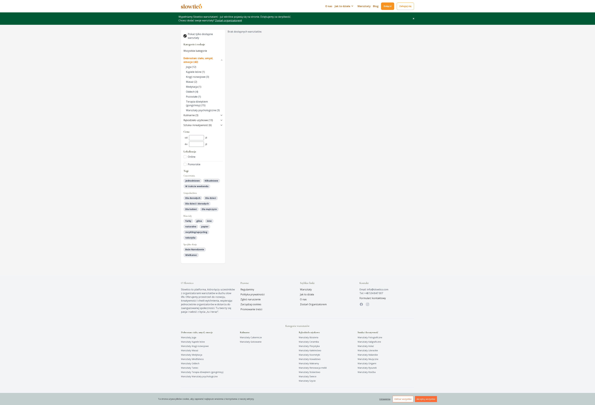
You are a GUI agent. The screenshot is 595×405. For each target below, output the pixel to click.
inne (209, 220)
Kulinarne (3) (190, 115)
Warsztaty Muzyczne (368, 359)
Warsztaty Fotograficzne (370, 337)
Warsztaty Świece (307, 376)
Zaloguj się (405, 6)
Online (191, 156)
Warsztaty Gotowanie (251, 341)
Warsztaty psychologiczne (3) (203, 110)
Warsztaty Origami (367, 363)
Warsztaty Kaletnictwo (310, 350)
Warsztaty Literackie (368, 350)
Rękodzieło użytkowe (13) (198, 120)
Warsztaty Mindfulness (192, 359)
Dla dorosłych (192, 198)
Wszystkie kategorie (195, 51)
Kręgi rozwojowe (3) (197, 77)
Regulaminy (247, 289)
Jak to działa (307, 294)
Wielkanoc (191, 255)
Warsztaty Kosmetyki (309, 354)
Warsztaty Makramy (309, 363)
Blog (376, 6)
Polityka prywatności (252, 294)
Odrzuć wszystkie (403, 399)
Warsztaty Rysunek (367, 367)
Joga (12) (191, 67)
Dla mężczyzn (209, 209)
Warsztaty (363, 6)
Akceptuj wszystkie (425, 399)
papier (204, 226)
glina (199, 220)
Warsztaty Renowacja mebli (313, 367)
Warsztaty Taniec (189, 367)
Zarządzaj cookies (250, 304)
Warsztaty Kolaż (366, 346)
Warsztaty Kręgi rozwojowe (195, 346)
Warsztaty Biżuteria (308, 337)
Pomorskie (194, 164)
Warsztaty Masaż (189, 350)
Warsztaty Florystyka (309, 346)
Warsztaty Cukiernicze (251, 337)
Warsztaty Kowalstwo (310, 359)
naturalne (190, 226)
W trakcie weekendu (196, 186)
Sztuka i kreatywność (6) (197, 125)
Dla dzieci (210, 198)
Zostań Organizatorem (313, 304)
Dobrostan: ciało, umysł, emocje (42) (198, 60)
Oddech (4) (192, 91)
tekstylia (190, 237)
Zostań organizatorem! (228, 20)
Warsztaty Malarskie (368, 354)
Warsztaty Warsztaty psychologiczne (199, 376)
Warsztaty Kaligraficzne (369, 341)
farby (188, 220)
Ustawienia (384, 399)
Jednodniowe (192, 180)
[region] (297, 399)
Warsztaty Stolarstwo (309, 372)
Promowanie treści (251, 309)
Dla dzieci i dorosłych (197, 203)
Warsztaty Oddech (190, 363)
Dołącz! (388, 6)
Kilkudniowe (211, 180)
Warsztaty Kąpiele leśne (193, 341)
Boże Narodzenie (194, 249)
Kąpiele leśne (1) (195, 72)
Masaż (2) (191, 81)
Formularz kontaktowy (372, 298)
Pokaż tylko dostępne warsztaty (200, 35)
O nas (328, 6)
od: (186, 137)
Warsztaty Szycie (307, 380)
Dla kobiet (191, 209)
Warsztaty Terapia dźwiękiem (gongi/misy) (202, 372)
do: (186, 144)
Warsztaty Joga (188, 337)
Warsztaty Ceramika (309, 341)
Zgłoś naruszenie (250, 299)
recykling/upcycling (196, 232)
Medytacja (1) (193, 86)
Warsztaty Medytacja (191, 354)
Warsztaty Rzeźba (367, 372)
